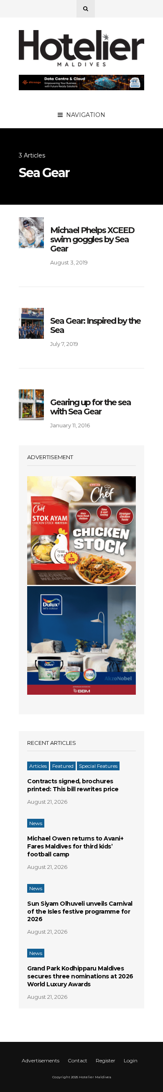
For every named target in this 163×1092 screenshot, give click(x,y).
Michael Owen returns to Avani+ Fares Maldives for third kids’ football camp (75, 846)
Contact (77, 1060)
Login (131, 1060)
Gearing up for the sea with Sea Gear (90, 407)
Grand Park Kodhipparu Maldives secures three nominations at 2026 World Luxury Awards (80, 976)
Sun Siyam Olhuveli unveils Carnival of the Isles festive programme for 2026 (79, 911)
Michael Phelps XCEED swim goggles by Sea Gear (92, 239)
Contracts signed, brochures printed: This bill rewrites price (73, 785)
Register (105, 1060)
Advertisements (40, 1060)
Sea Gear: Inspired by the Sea (95, 325)
